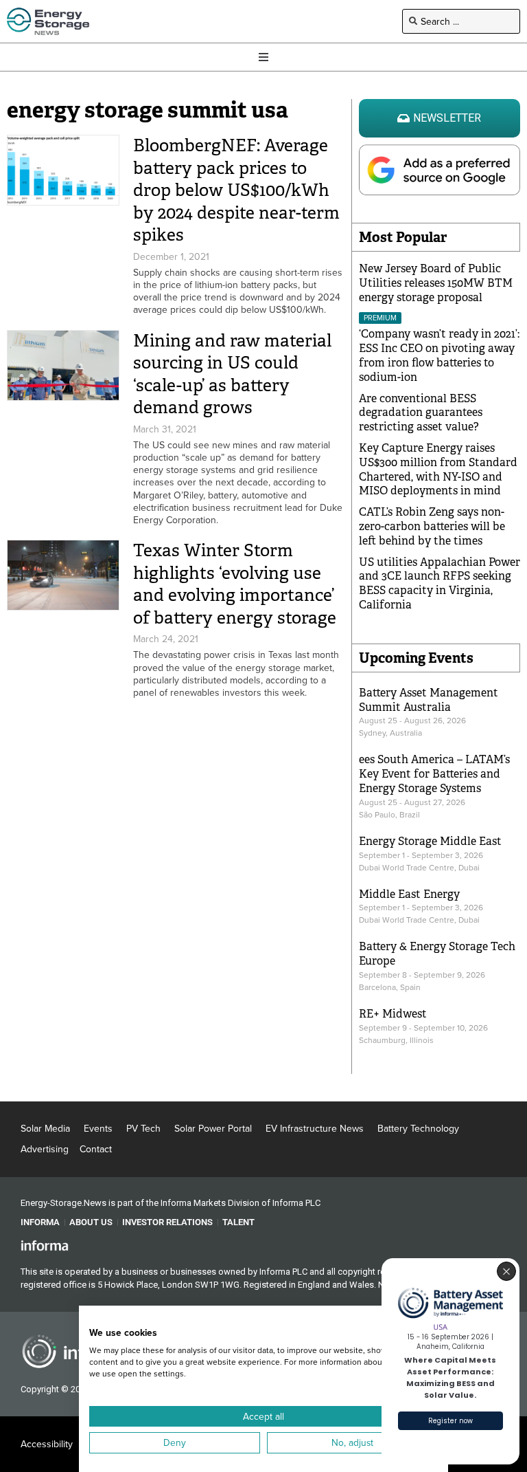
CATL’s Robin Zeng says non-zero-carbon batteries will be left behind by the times (432, 526)
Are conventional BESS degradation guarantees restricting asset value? (420, 413)
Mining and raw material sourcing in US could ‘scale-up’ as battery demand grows (232, 374)
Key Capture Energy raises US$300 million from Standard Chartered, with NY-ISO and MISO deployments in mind (438, 469)
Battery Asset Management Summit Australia (428, 699)
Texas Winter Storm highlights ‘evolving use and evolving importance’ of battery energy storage (234, 584)
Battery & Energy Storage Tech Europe (437, 953)
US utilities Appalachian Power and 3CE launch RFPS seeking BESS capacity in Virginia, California (439, 583)
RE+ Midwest (393, 1014)
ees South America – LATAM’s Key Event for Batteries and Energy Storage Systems (434, 773)
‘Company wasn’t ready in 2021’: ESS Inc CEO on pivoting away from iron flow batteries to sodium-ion (439, 355)
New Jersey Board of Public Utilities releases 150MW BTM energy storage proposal (436, 283)
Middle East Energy (409, 894)
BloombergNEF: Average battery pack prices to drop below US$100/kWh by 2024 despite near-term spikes (236, 190)
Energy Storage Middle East (430, 841)
